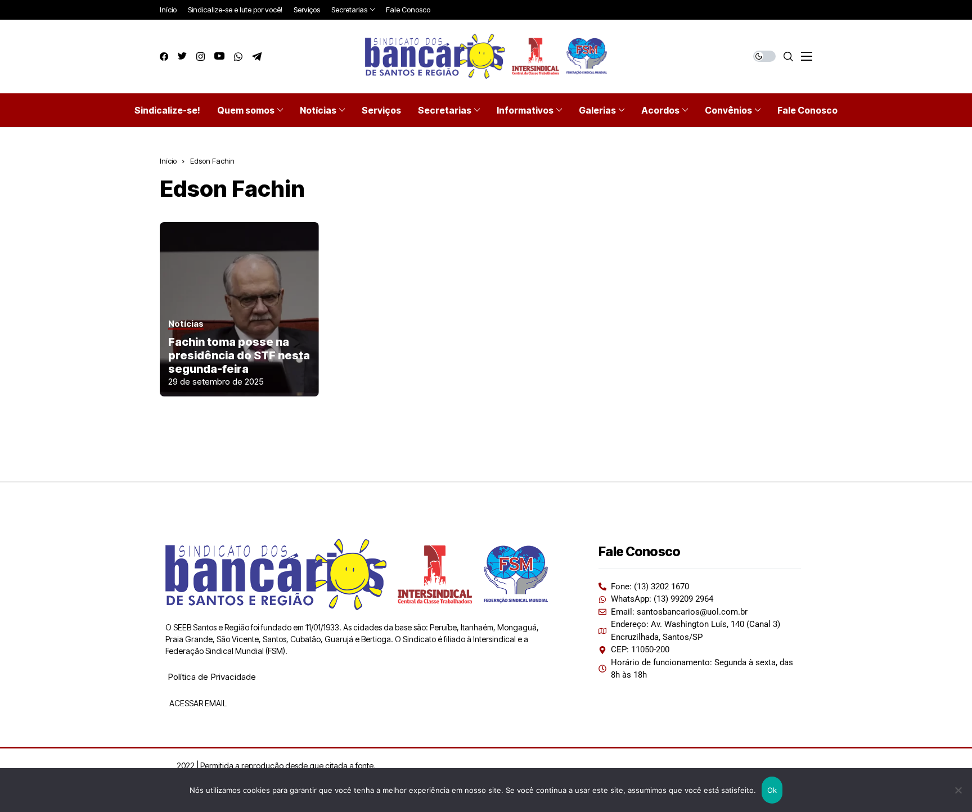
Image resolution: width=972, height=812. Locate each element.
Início (168, 160)
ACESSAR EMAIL (197, 703)
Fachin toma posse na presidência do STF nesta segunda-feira (239, 355)
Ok (772, 790)
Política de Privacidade (212, 676)
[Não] (958, 790)
